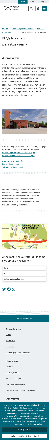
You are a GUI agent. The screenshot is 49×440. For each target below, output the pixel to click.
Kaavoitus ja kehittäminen (23, 28)
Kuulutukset (10, 340)
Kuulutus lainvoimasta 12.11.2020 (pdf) (18, 155)
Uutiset (8, 335)
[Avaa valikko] (44, 8)
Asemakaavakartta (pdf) (12, 161)
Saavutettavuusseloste (14, 378)
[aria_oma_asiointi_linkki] (38, 8)
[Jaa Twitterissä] (4, 290)
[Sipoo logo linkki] (11, 10)
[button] (24, 268)
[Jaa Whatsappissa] (13, 290)
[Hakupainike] (31, 8)
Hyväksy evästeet (24, 429)
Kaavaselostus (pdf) (10, 164)
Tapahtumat (10, 346)
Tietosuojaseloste (12, 372)
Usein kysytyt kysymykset (15, 384)
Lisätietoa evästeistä (34, 424)
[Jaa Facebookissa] (9, 290)
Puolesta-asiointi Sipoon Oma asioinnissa (21, 390)
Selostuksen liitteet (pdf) (12, 167)
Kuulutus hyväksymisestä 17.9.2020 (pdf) (19, 152)
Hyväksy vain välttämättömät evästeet (24, 436)
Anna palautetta (24, 318)
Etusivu (5, 28)
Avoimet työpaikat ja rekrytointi (18, 352)
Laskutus (9, 366)
